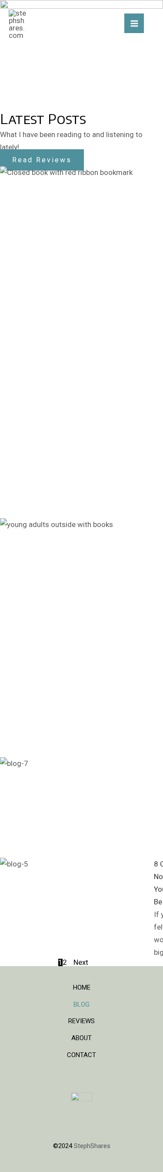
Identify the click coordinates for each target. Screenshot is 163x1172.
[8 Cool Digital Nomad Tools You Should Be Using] (77, 908)
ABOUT (81, 1038)
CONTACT (81, 1055)
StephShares (92, 1146)
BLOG (81, 1004)
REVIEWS (81, 1021)
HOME (81, 987)
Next (80, 962)
